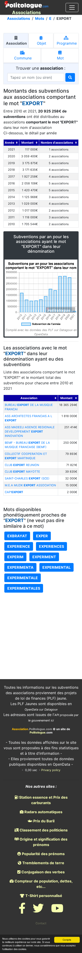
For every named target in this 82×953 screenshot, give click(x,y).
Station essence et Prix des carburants (43, 800)
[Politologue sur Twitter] (38, 911)
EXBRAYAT (17, 536)
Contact (41, 923)
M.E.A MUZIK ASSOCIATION (30, 485)
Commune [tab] (22, 58)
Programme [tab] (66, 43)
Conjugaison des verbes (42, 872)
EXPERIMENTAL (56, 567)
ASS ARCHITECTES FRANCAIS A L (28, 418)
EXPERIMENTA (20, 567)
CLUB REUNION (22, 465)
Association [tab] (16, 43)
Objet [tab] (41, 43)
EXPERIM (15, 557)
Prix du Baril (43, 821)
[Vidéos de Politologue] (57, 911)
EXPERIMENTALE (22, 578)
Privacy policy (50, 770)
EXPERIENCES (51, 546)
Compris (67, 939)
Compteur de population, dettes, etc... (43, 884)
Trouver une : (41, 68)
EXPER (42, 536)
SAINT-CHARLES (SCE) (27, 478)
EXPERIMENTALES (23, 588)
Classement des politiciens (43, 830)
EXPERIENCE (18, 546)
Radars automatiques (42, 812)
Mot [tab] (60, 58)
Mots (39, 18)
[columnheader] (11, 143)
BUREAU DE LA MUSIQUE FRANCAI (29, 407)
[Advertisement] (41, 627)
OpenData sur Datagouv (41, 709)
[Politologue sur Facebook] (22, 911)
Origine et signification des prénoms (43, 842)
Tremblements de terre (42, 863)
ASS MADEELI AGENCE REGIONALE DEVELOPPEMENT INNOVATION (30, 432)
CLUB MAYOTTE (22, 471)
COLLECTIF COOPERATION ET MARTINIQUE (26, 456)
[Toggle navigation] (72, 7)
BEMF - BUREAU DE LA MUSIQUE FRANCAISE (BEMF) (27, 445)
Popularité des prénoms (43, 853)
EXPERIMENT (44, 557)
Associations (18, 18)
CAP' (14, 492)
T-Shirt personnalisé (43, 895)
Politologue (38, 732)
